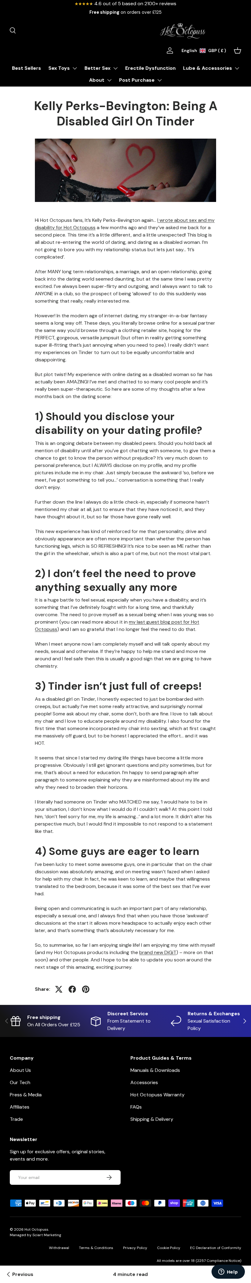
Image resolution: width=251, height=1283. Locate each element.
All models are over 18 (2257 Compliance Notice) (199, 1260)
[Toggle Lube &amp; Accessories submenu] (237, 68)
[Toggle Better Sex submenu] (115, 68)
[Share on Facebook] (72, 989)
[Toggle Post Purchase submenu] (159, 80)
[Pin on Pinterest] (85, 989)
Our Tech (20, 1082)
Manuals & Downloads (155, 1070)
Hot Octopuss (36, 1229)
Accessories (144, 1082)
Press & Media (26, 1094)
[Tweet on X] (59, 989)
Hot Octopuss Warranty (157, 1094)
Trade (16, 1119)
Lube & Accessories (207, 68)
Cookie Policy (168, 1247)
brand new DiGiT (157, 952)
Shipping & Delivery (151, 1119)
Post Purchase (137, 80)
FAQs (136, 1107)
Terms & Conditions (96, 1247)
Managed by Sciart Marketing (35, 1235)
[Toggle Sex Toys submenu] (74, 68)
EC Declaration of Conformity (215, 1247)
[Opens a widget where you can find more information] (228, 1272)
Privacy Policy (135, 1247)
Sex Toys (59, 68)
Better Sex (97, 68)
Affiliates (19, 1107)
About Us (20, 1070)
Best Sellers (26, 68)
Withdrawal (59, 1247)
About (96, 80)
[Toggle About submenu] (109, 80)
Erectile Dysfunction (150, 68)
